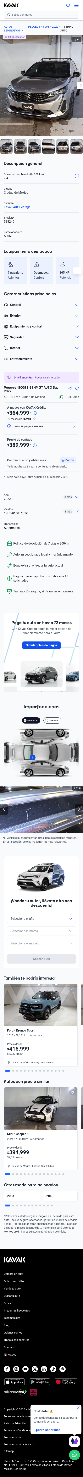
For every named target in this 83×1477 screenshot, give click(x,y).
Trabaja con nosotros (16, 1339)
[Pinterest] (62, 1369)
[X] (35, 1369)
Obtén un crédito (14, 1281)
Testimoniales (12, 1317)
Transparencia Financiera (19, 1444)
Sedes (7, 1303)
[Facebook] (7, 1369)
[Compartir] (70, 388)
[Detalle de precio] (35, 413)
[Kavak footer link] (14, 1261)
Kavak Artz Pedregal (17, 207)
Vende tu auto (12, 1288)
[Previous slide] (6, 270)
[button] (68, 460)
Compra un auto (13, 1273)
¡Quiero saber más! (47, 1430)
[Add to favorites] (72, 989)
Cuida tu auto (12, 1295)
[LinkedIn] (44, 1369)
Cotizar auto (41, 959)
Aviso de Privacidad (15, 1423)
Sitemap (9, 1451)
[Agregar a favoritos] (77, 388)
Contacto (9, 1347)
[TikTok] (53, 1369)
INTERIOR (53, 720)
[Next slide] (77, 270)
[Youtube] (25, 1369)
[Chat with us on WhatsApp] (74, 1455)
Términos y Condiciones (18, 1430)
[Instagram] (16, 1369)
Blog (6, 1325)
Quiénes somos (13, 1332)
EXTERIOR (32, 720)
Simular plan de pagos (41, 645)
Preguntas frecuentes (17, 1310)
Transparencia (12, 1437)
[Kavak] (9, 5)
